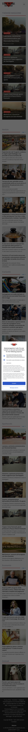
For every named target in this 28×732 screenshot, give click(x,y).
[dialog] (14, 366)
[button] (14, 363)
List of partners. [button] (17, 371)
